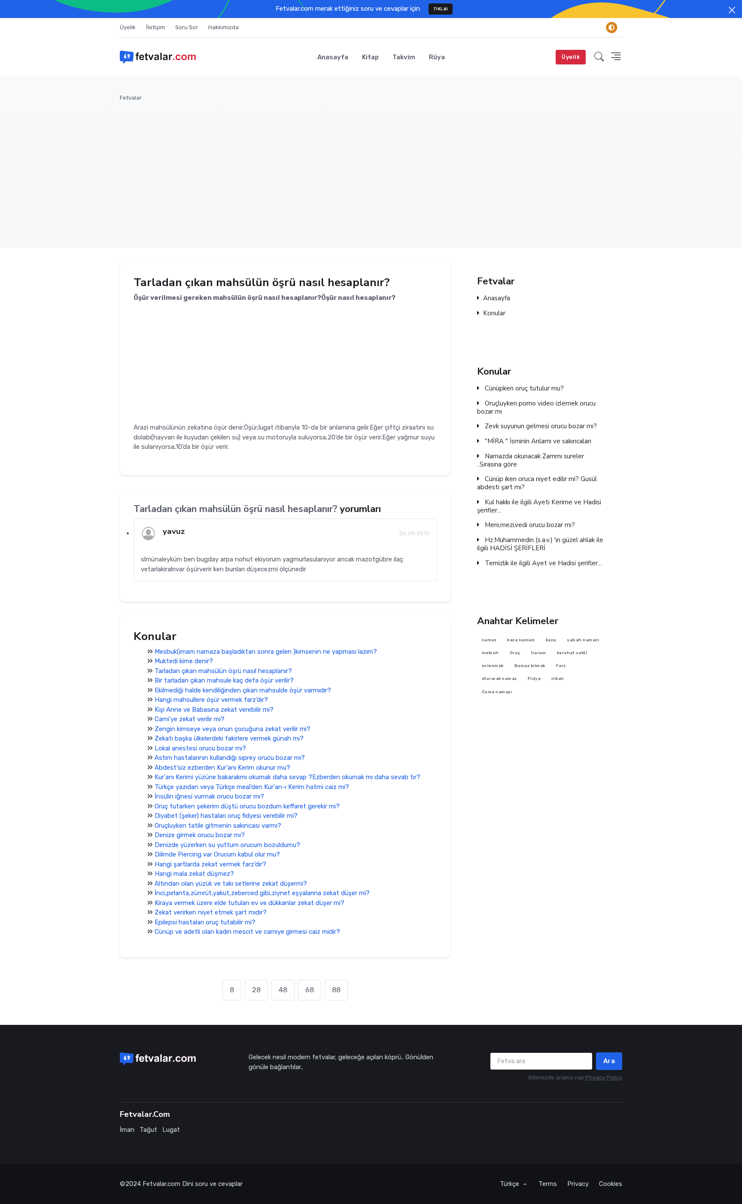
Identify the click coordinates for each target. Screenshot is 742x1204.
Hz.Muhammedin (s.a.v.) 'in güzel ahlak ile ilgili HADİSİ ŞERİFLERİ (540, 544)
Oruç (515, 652)
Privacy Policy (603, 1077)
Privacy (578, 1184)
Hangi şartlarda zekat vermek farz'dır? (210, 864)
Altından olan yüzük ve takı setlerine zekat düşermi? (231, 883)
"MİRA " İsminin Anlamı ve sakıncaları (537, 441)
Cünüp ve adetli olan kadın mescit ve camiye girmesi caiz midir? (247, 932)
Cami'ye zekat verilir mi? (190, 719)
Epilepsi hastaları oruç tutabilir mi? (205, 922)
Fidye (534, 679)
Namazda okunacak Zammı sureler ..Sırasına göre (530, 460)
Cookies (610, 1184)
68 (309, 990)
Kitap (370, 57)
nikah (557, 679)
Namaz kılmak (529, 666)
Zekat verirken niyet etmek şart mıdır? (211, 912)
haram (538, 652)
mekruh (490, 652)
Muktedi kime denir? (184, 661)
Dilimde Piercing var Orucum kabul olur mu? (217, 854)
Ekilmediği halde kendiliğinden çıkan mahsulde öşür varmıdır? (243, 690)
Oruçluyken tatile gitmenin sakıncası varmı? (218, 825)
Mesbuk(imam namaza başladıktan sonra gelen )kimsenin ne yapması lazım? (266, 651)
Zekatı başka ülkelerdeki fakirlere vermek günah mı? (229, 738)
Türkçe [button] (510, 1184)
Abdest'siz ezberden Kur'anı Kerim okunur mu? (222, 767)
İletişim (155, 27)
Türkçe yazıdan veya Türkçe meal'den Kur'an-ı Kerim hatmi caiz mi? (252, 787)
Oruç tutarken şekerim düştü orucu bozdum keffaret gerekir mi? (247, 806)
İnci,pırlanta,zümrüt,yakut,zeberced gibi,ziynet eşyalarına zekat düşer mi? (262, 893)
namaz (489, 639)
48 (283, 990)
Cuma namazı (497, 691)
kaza (551, 639)
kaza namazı (521, 639)
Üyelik (128, 27)
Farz (561, 666)
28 (256, 990)
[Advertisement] (377, 170)
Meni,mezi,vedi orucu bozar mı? (529, 525)
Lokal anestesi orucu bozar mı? (200, 748)
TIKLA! (440, 8)
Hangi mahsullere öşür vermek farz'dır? (211, 700)
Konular (494, 313)
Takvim (403, 57)
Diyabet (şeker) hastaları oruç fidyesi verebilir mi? (226, 816)
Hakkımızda (223, 27)
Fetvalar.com (161, 1184)
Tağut (148, 1130)
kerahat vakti (572, 652)
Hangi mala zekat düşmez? (194, 874)
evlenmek (493, 666)
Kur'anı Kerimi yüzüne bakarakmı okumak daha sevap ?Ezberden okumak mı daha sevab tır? (287, 777)
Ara (609, 1061)
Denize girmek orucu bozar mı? (200, 835)
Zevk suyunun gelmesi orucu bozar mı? (540, 426)
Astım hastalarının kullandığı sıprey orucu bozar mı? (230, 758)
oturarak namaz (499, 679)
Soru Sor (186, 27)
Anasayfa (332, 57)
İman (127, 1130)
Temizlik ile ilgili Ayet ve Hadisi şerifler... (542, 563)
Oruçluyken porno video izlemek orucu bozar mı (536, 407)
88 (336, 990)
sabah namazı (583, 639)
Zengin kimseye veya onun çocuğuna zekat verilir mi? (232, 729)
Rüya (437, 57)
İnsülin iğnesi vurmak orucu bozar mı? (209, 796)
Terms (547, 1184)
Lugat (171, 1130)
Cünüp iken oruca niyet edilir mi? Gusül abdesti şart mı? (537, 483)
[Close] (732, 10)
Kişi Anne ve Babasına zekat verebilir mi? (214, 709)
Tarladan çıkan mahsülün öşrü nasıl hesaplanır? (223, 671)
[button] (599, 57)
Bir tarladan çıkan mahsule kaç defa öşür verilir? (224, 680)
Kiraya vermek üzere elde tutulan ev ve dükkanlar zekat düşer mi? (249, 903)
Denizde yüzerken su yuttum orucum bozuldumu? (227, 845)
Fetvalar (131, 97)
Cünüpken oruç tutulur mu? (523, 388)
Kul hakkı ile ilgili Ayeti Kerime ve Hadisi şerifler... (539, 506)
